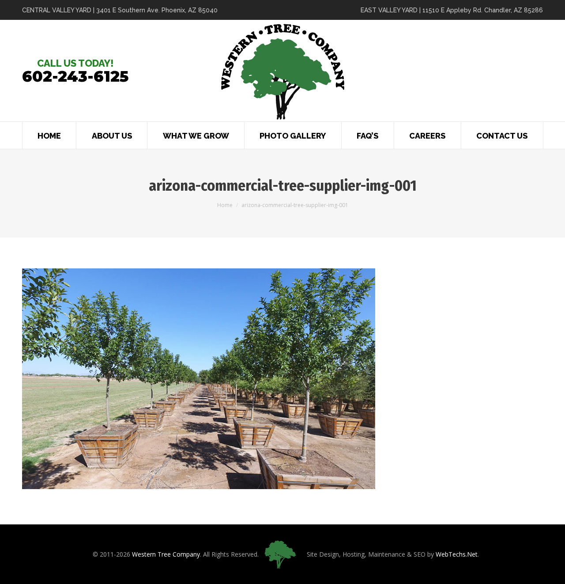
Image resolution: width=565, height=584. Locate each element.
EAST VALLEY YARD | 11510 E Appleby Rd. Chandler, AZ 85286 (452, 10)
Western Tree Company (166, 554)
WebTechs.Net (457, 554)
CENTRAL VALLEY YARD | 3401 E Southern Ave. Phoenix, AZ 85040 (120, 10)
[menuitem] (49, 135)
